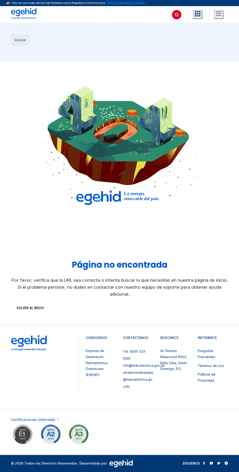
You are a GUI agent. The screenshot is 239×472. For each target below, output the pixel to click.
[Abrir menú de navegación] (218, 14)
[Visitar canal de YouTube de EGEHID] (211, 463)
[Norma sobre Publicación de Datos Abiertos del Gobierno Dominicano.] (78, 435)
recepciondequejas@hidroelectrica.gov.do (138, 379)
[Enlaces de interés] (197, 14)
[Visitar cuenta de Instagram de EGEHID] (226, 463)
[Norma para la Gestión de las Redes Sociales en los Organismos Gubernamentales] (22, 435)
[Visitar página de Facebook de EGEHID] (204, 463)
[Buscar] (176, 14)
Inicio (19, 40)
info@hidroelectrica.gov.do (144, 365)
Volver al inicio (30, 308)
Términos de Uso (211, 366)
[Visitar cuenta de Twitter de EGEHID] (219, 463)
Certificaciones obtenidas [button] (33, 419)
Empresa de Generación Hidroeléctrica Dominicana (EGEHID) (96, 362)
